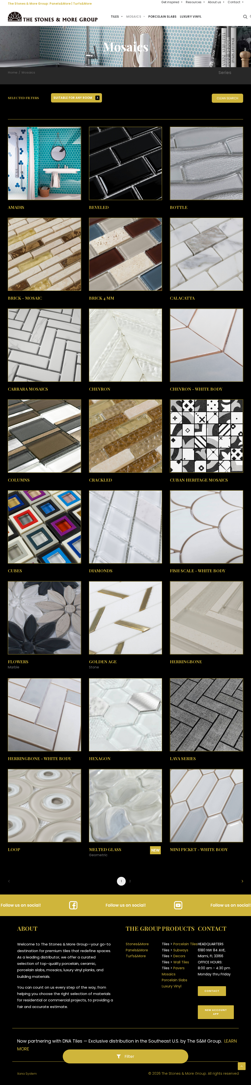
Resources (193, 2)
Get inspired (170, 2)
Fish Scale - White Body (198, 570)
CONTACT (211, 991)
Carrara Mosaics (28, 389)
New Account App (216, 1012)
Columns (19, 480)
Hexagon (100, 758)
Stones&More (137, 944)
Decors (179, 956)
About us (214, 2)
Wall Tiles (181, 962)
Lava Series (183, 758)
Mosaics (133, 16)
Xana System (27, 1074)
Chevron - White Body (196, 389)
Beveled (99, 207)
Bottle (179, 207)
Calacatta (182, 298)
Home (12, 72)
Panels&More (60, 3)
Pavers (179, 968)
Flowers (18, 661)
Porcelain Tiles (185, 944)
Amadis (16, 207)
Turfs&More (82, 3)
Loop (14, 849)
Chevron (99, 389)
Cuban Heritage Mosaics (199, 480)
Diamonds (101, 570)
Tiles (115, 16)
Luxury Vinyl (190, 16)
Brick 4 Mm (101, 298)
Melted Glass (105, 849)
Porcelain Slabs (162, 16)
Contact (234, 2)
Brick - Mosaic (25, 298)
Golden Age (103, 661)
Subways (180, 950)
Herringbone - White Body (39, 758)
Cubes (15, 570)
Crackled (100, 480)
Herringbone (186, 661)
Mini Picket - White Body (199, 849)
